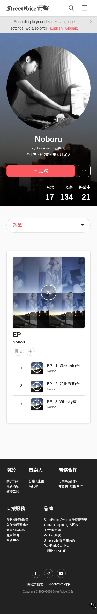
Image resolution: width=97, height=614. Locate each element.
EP (17, 334)
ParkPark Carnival (56, 545)
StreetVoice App (59, 584)
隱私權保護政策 (17, 520)
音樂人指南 (36, 481)
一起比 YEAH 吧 (55, 551)
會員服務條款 (15, 530)
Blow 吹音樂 (52, 530)
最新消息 (12, 486)
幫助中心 (12, 540)
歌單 (17, 225)
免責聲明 (12, 535)
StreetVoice (27, 8)
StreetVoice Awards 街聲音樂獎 (65, 520)
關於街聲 (12, 481)
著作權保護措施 (17, 525)
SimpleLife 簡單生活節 (59, 540)
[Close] (91, 22)
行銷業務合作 (67, 481)
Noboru (19, 342)
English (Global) (63, 28)
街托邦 (33, 486)
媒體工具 (12, 491)
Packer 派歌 (52, 535)
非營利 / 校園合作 (70, 486)
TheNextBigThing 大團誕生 (62, 525)
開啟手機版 (35, 584)
